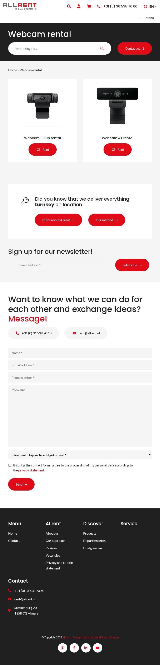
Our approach (55, 540)
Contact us (132, 48)
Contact (14, 540)
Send (19, 484)
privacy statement (31, 470)
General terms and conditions (90, 637)
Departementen (94, 540)
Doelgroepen (92, 548)
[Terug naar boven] (151, 657)
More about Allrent (56, 220)
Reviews (52, 548)
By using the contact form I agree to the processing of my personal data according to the (73, 467)
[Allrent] (19, 6)
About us (52, 533)
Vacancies (53, 555)
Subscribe (130, 265)
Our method (104, 220)
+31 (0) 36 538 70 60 (36, 333)
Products (89, 533)
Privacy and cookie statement (59, 565)
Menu (149, 18)
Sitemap (114, 637)
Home (12, 70)
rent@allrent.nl (89, 333)
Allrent (66, 637)
